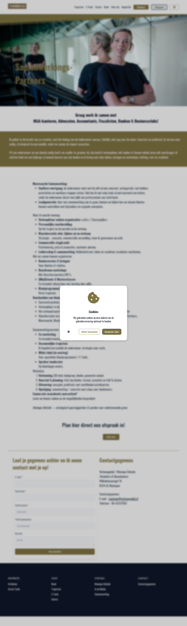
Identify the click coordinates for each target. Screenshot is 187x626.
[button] (68, 332)
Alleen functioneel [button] (89, 331)
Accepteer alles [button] (112, 331)
